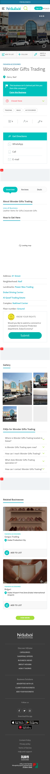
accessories (30, 110)
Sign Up (38, 8)
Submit (25, 335)
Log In (47, 8)
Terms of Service (25, 748)
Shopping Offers (25, 656)
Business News (25, 660)
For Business (25, 2)
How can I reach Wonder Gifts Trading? (22, 453)
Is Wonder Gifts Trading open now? (21, 447)
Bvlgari (8, 589)
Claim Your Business (25, 687)
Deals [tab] (39, 189)
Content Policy (25, 740)
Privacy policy (25, 744)
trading (8, 110)
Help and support (25, 751)
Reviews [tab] (25, 189)
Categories (25, 652)
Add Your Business (25, 691)
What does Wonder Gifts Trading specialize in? (20, 461)
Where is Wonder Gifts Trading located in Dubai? (23, 439)
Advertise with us (25, 683)
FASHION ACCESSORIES (13, 534)
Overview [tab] (10, 189)
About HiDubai (25, 664)
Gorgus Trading (12, 536)
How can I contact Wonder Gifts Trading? (23, 469)
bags (19, 110)
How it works (25, 668)
